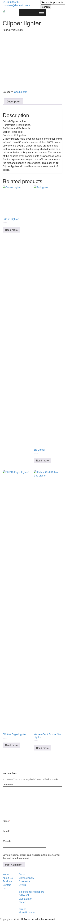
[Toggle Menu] (41, 12)
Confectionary (26, 878)
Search (46, 6)
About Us (8, 878)
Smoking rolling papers (31, 891)
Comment (9, 784)
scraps (22, 909)
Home (6, 874)
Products (7, 881)
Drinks (22, 884)
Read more (11, 230)
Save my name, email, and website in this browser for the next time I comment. (31, 856)
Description (13, 101)
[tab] (13, 101)
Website (7, 841)
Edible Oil (24, 895)
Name (6, 820)
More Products (27, 912)
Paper (22, 902)
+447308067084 (12, 1)
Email (6, 831)
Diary (22, 874)
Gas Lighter (20, 91)
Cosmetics (24, 881)
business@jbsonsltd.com (16, 5)
